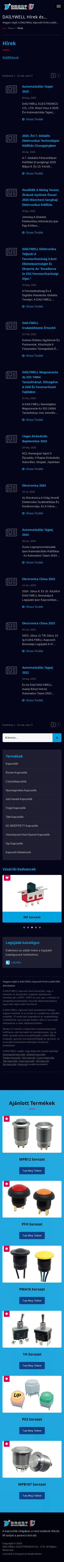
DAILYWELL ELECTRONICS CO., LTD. (23, 1546)
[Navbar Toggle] (58, 6)
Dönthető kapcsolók (35, 1054)
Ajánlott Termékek (32, 1103)
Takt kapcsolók (14, 816)
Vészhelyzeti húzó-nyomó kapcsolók (28, 834)
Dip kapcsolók (14, 843)
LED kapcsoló (42, 1061)
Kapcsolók (12, 763)
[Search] (57, 737)
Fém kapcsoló (28, 1058)
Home (11, 28)
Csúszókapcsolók (16, 781)
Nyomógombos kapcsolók (21, 790)
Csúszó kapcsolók (45, 1058)
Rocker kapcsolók (16, 772)
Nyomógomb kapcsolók (14, 1054)
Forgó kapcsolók (16, 808)
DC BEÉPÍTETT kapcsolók (22, 825)
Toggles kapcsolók (12, 1058)
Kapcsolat (23, 1064)
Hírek (20, 28)
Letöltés (16, 962)
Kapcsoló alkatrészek (18, 852)
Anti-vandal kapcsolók (19, 799)
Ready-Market (34, 1554)
